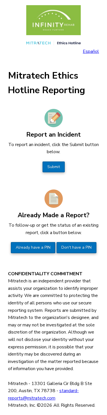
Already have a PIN (33, 247)
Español (91, 51)
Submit (53, 166)
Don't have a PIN (76, 247)
